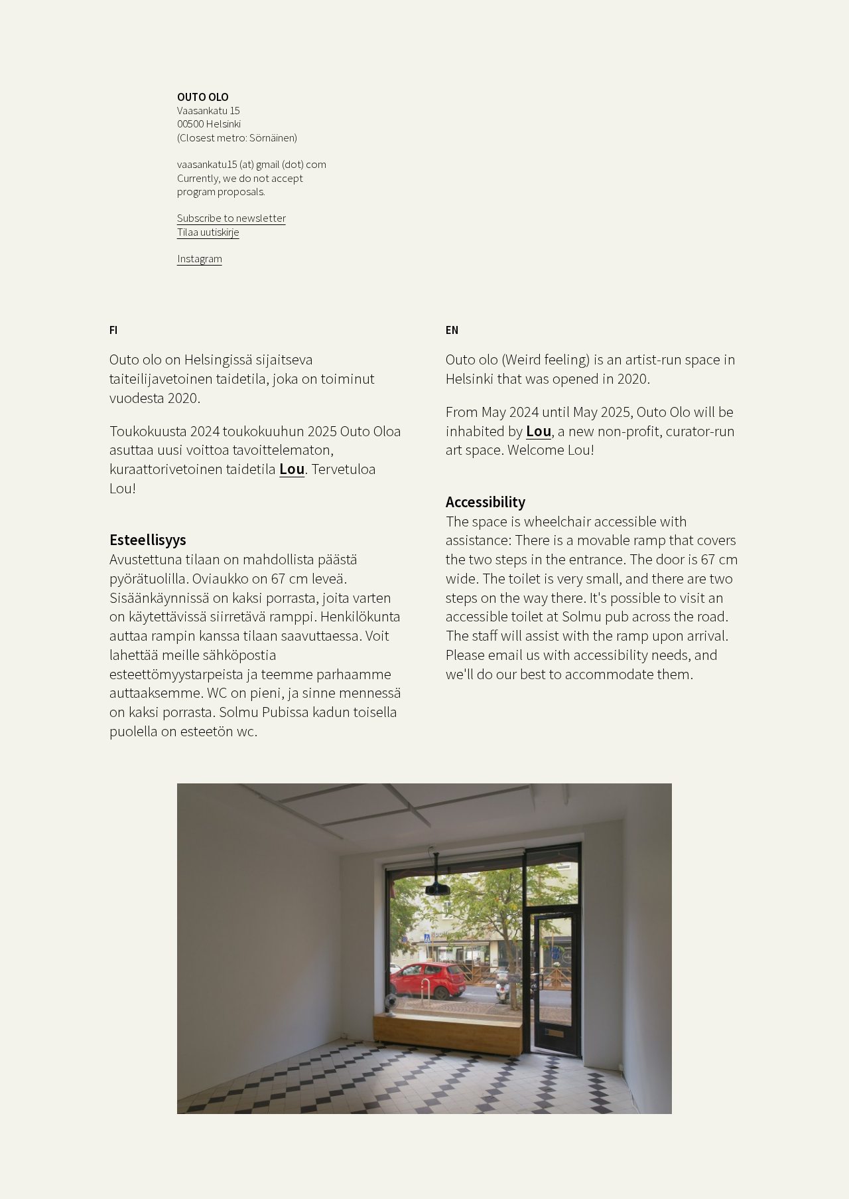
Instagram (199, 258)
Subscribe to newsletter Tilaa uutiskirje (231, 224)
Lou (291, 468)
